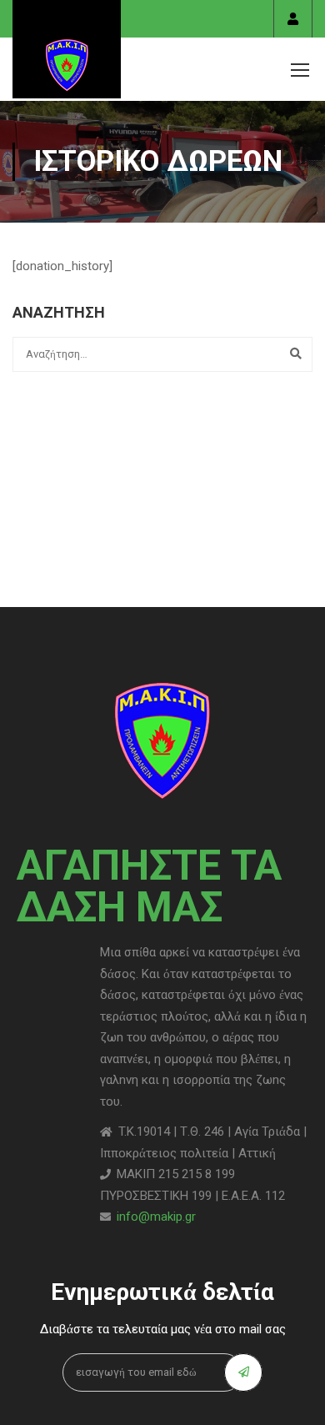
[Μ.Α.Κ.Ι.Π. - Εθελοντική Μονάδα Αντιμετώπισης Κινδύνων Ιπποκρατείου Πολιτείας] (66, 49)
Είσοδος (293, 19)
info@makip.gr (156, 1216)
